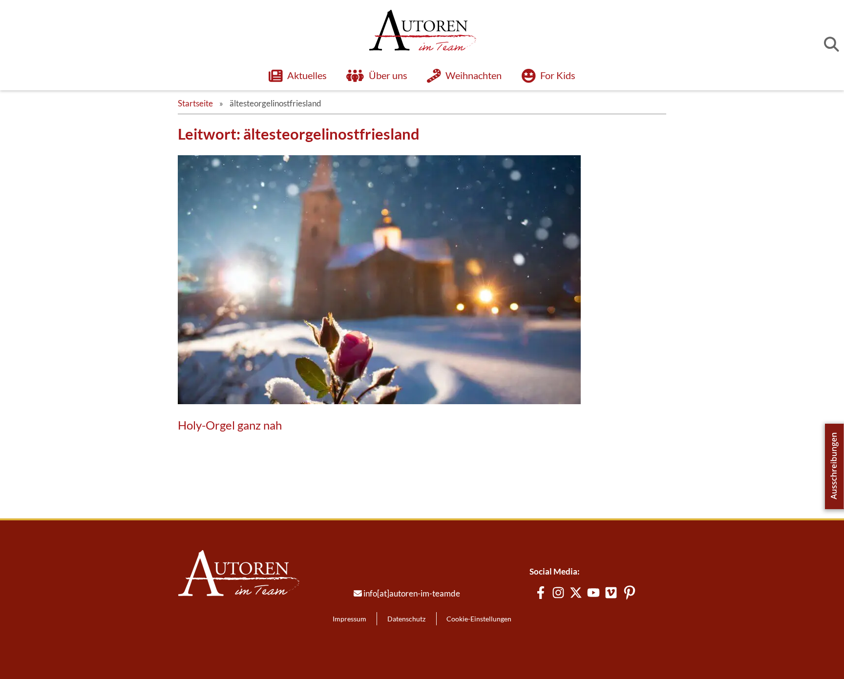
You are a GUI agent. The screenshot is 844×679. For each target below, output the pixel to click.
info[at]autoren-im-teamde (411, 593)
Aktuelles (307, 75)
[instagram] (558, 592)
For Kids (557, 75)
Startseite (195, 103)
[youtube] (593, 592)
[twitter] (576, 592)
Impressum (349, 619)
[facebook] (540, 592)
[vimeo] (611, 592)
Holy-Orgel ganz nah (230, 425)
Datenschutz (406, 619)
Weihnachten (474, 75)
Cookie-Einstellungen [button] (478, 619)
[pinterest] (629, 592)
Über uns (388, 75)
